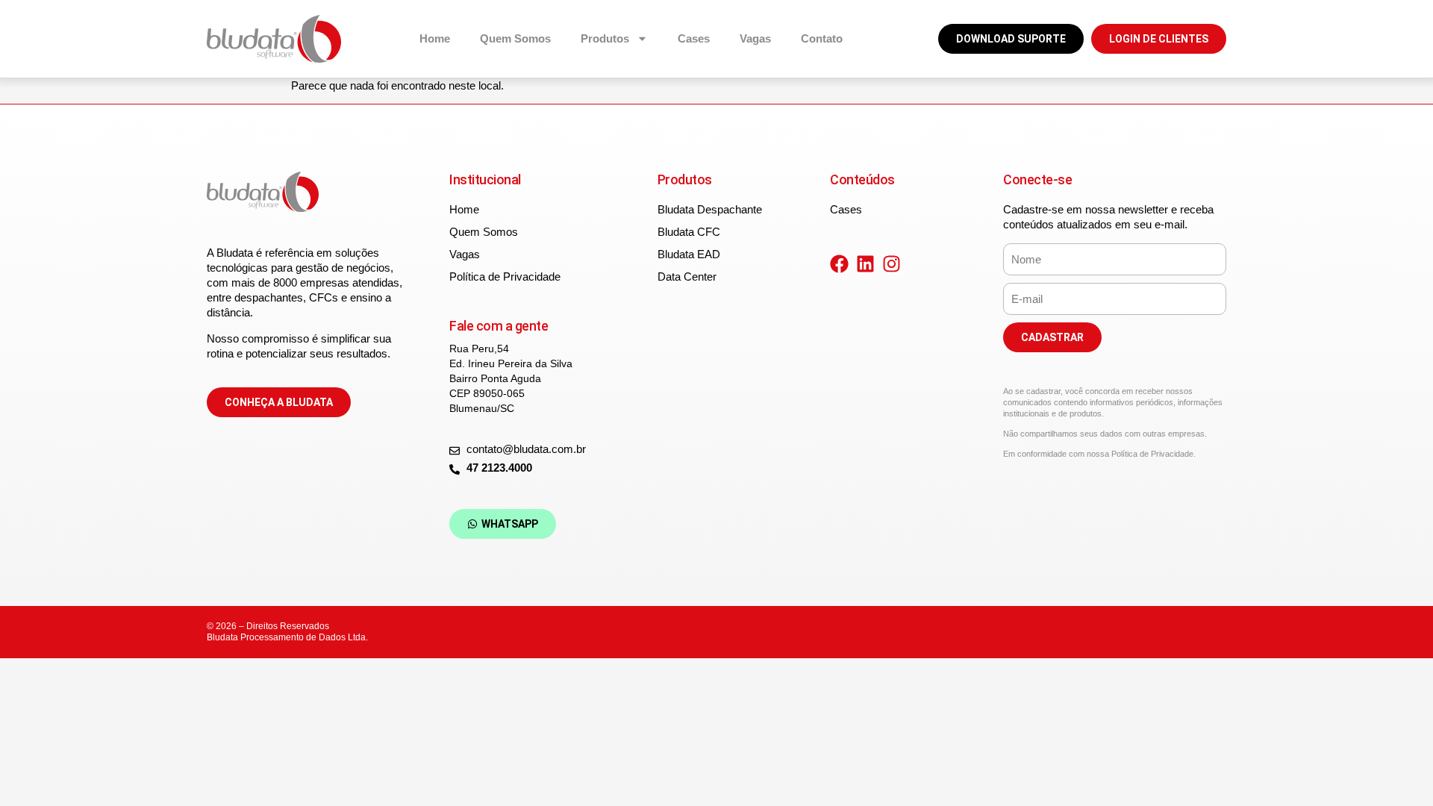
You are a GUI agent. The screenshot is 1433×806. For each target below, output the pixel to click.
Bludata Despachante (710, 209)
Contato (822, 38)
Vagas (755, 38)
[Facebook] (839, 263)
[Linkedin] (865, 263)
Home (434, 38)
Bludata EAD (689, 254)
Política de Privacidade (505, 276)
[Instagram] (891, 263)
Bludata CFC (689, 231)
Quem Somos (515, 38)
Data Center (687, 276)
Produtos (605, 38)
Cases (694, 38)
